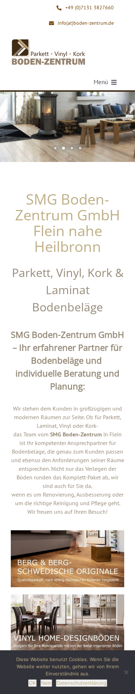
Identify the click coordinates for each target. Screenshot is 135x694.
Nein (46, 683)
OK (32, 683)
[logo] (48, 40)
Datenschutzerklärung (82, 683)
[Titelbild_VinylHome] (67, 597)
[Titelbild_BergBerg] (67, 533)
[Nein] (126, 672)
